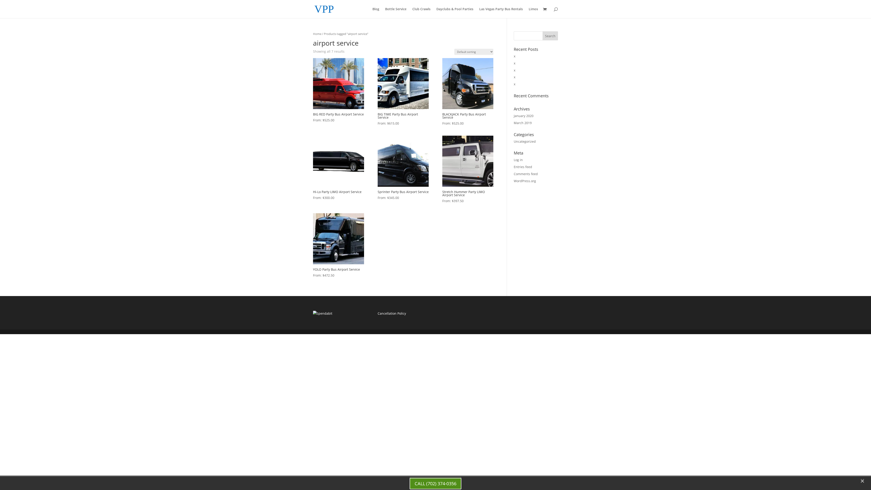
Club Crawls (421, 9)
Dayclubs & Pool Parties (454, 9)
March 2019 (523, 123)
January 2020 (523, 116)
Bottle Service (395, 9)
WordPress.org (525, 181)
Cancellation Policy (392, 313)
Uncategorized (525, 141)
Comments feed (526, 174)
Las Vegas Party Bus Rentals (501, 9)
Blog (375, 9)
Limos (533, 9)
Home (317, 34)
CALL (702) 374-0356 (435, 483)
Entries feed (523, 167)
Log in (518, 160)
